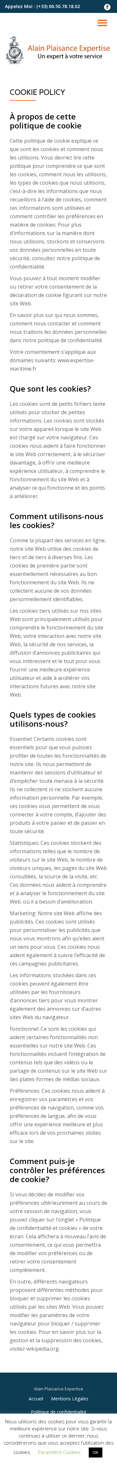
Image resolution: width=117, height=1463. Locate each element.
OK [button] (95, 1452)
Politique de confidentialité (58, 1412)
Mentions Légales (69, 1399)
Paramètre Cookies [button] (59, 1452)
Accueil (36, 1399)
